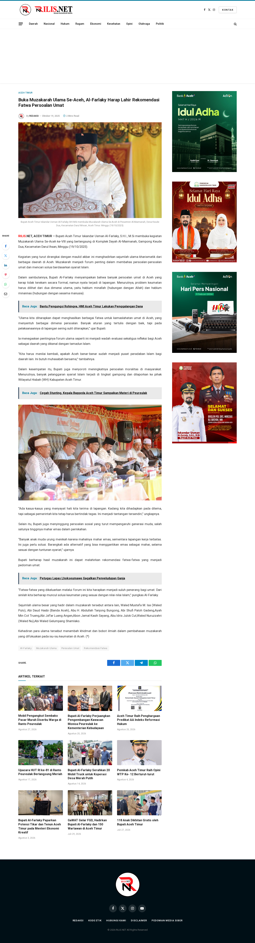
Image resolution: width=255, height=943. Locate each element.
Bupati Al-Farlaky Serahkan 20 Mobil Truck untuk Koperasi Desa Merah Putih (89, 774)
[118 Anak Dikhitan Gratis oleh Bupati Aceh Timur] (139, 802)
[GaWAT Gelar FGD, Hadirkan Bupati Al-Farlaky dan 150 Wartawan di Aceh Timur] (90, 802)
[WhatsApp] (5, 284)
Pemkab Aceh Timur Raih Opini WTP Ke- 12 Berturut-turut (138, 772)
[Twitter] (5, 255)
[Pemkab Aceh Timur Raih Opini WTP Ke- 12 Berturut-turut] (139, 752)
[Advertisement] (127, 57)
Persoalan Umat (70, 648)
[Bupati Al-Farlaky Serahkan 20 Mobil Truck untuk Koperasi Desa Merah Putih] (90, 752)
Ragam (79, 23)
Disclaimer (139, 920)
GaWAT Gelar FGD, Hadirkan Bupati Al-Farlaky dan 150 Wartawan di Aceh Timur (87, 824)
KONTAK (227, 9)
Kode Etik (95, 920)
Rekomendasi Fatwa (95, 648)
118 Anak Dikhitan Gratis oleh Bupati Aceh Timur (137, 822)
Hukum (65, 23)
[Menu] (21, 23)
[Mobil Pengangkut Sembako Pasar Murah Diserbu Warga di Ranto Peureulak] (40, 698)
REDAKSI (34, 116)
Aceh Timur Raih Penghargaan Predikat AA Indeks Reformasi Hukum (138, 720)
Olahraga (144, 23)
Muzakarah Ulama (46, 648)
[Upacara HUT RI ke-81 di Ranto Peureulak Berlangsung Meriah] (40, 752)
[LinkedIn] (5, 265)
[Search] (235, 24)
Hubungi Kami (116, 920)
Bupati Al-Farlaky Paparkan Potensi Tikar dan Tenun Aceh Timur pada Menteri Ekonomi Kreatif (39, 826)
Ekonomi (95, 23)
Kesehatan (113, 23)
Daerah (33, 23)
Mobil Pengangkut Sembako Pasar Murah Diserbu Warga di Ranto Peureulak (39, 720)
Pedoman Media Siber (167, 920)
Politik (160, 23)
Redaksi (78, 920)
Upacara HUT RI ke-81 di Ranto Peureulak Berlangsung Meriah (40, 772)
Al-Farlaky (26, 648)
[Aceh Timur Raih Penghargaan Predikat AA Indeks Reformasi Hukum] (139, 698)
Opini (129, 23)
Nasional (49, 23)
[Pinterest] (5, 274)
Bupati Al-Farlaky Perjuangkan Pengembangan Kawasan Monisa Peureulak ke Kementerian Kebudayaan (89, 722)
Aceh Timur (25, 92)
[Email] (5, 294)
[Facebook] (5, 246)
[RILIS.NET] (46, 9)
